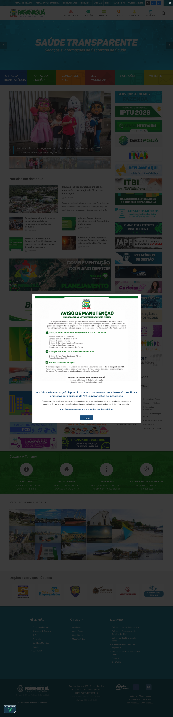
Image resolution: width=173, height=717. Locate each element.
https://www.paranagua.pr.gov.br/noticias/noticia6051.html (86, 409)
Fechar (86, 419)
